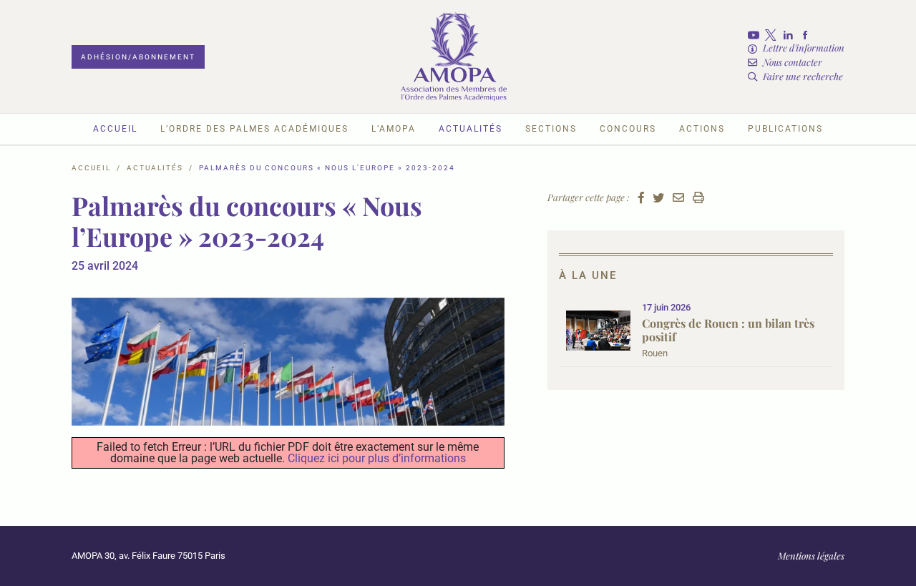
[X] (773, 35)
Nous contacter (792, 62)
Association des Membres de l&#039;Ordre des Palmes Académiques (453, 56)
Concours (628, 129)
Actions (702, 129)
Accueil (115, 129)
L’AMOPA (393, 129)
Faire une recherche (803, 76)
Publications (785, 129)
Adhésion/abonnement (138, 57)
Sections (551, 129)
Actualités (470, 129)
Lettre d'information (803, 47)
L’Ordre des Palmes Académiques (254, 129)
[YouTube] (756, 35)
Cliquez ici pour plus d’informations (377, 458)
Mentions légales (811, 556)
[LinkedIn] (790, 35)
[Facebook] (808, 35)
